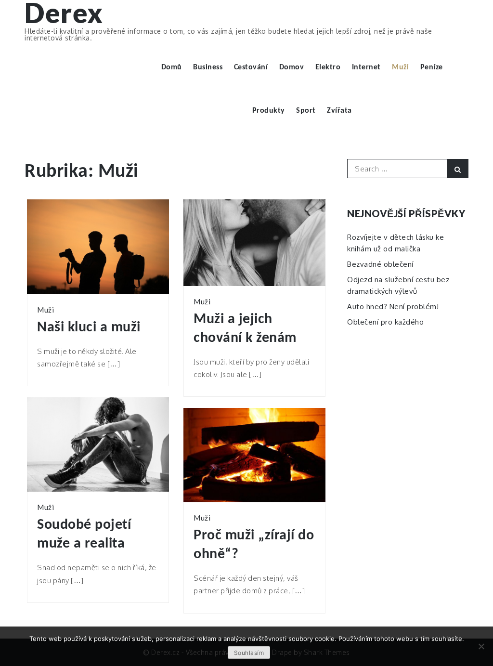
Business (207, 67)
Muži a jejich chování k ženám (245, 329)
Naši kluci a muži (89, 327)
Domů (171, 67)
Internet (366, 67)
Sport (306, 111)
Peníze (431, 67)
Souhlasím (249, 652)
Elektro (328, 67)
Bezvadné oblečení (380, 264)
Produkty (268, 111)
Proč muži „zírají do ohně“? (254, 545)
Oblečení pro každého (385, 321)
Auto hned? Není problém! (393, 306)
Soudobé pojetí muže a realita (84, 534)
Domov (291, 67)
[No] (481, 646)
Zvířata (339, 111)
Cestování (251, 67)
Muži (400, 67)
